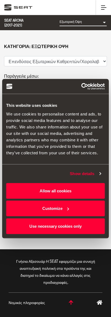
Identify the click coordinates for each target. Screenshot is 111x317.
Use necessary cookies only (55, 226)
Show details (82, 173)
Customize (52, 208)
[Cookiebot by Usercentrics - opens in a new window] (81, 86)
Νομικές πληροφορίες (27, 302)
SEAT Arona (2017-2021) (13, 22)
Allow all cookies (55, 190)
